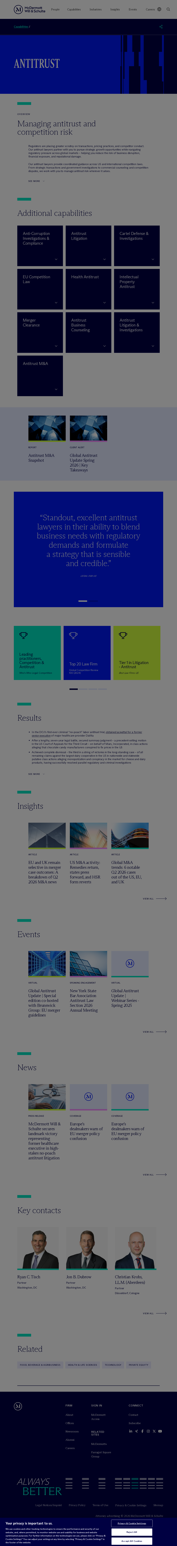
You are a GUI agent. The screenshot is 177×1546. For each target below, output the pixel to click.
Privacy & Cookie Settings (132, 1523)
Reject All (132, 1532)
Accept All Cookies (132, 1541)
